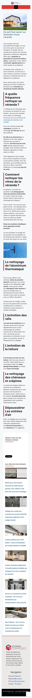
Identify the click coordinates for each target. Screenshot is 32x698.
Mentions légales (13, 693)
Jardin (11, 684)
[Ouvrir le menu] (16, 7)
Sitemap (22, 693)
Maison (18, 676)
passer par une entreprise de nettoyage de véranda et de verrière (14, 120)
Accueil (11, 676)
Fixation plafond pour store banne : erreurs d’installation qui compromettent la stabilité (15, 542)
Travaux (12, 681)
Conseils (19, 679)
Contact (18, 684)
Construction (20, 681)
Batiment (12, 679)
